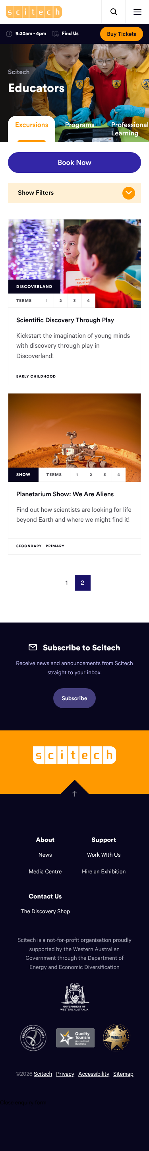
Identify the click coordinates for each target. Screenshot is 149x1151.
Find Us (70, 34)
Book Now (74, 162)
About (45, 840)
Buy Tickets (121, 33)
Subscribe (74, 698)
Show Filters (36, 192)
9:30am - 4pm (30, 34)
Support (104, 840)
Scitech (19, 72)
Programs (79, 124)
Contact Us (45, 896)
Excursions (31, 124)
